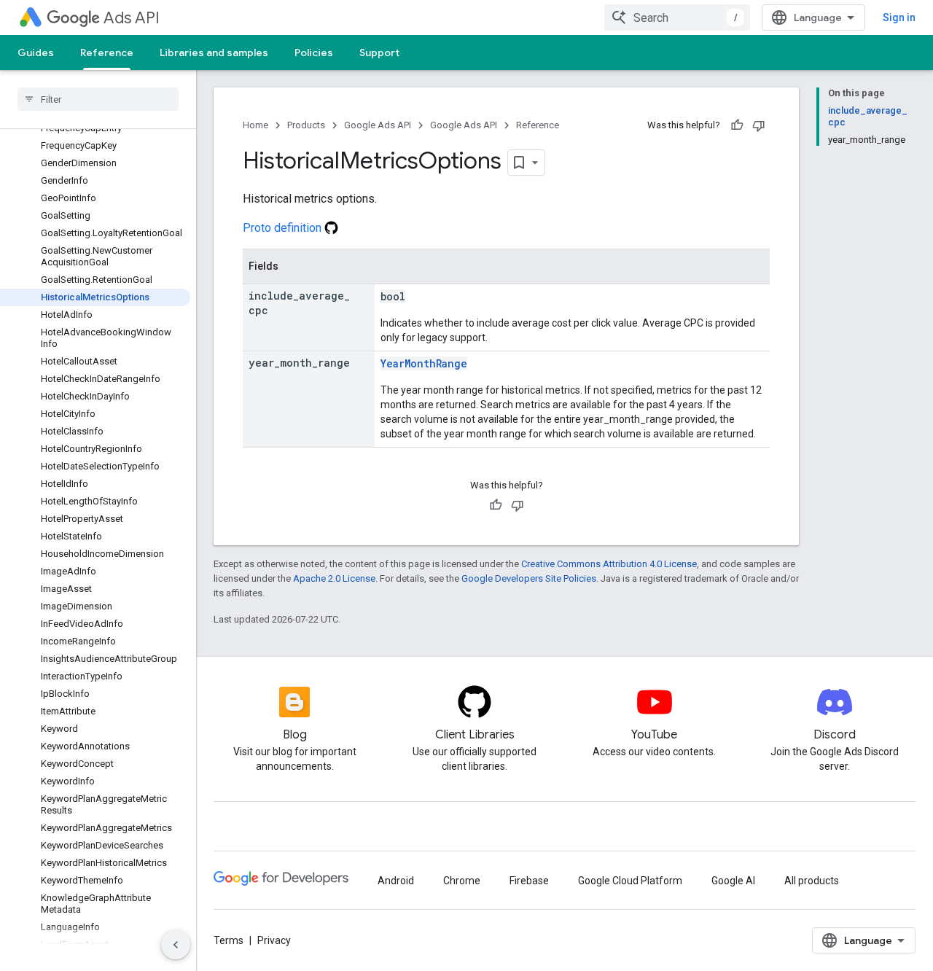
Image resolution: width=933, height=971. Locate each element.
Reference (106, 52)
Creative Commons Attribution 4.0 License (609, 563)
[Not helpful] (759, 125)
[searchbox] (98, 99)
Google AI (733, 880)
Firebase (529, 880)
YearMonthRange (423, 363)
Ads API (132, 18)
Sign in (899, 17)
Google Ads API (377, 125)
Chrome (461, 880)
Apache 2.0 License (334, 578)
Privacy (274, 940)
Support (379, 52)
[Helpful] (737, 125)
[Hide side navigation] (175, 944)
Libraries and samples (214, 52)
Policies (313, 52)
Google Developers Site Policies (528, 578)
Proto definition (283, 228)
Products (306, 125)
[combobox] (677, 17)
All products (811, 880)
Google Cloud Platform (630, 880)
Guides (35, 52)
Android (396, 880)
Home (255, 125)
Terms (228, 940)
